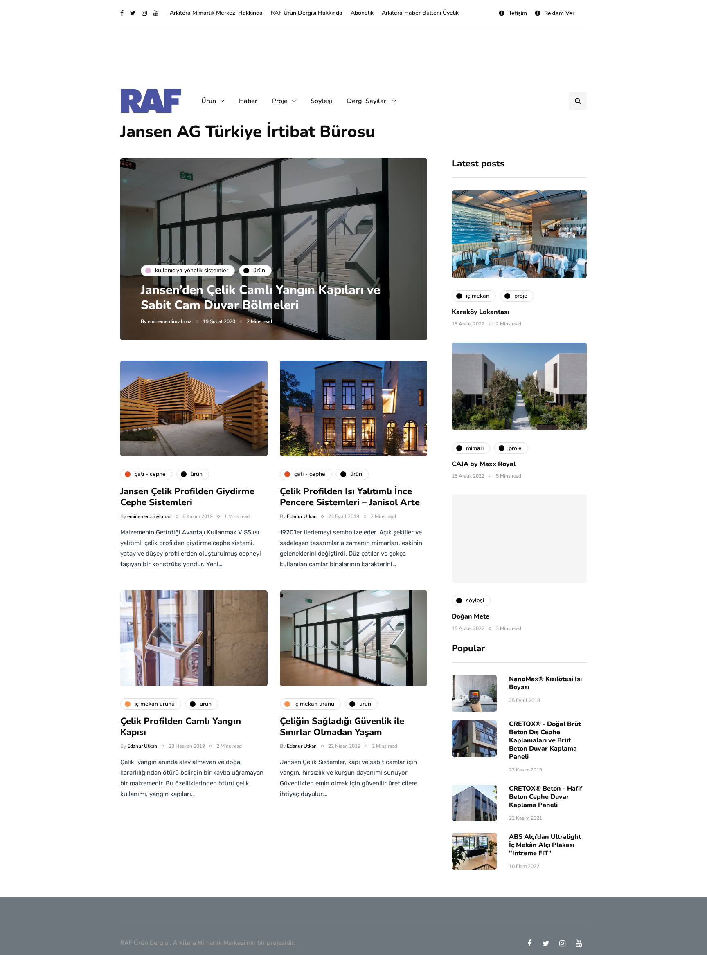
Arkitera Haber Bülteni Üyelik (420, 13)
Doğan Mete (470, 616)
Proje (280, 100)
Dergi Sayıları (367, 100)
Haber (248, 100)
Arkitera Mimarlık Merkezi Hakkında (216, 13)
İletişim (517, 13)
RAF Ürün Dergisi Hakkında (306, 13)
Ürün (208, 100)
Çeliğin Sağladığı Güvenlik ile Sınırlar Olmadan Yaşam (342, 727)
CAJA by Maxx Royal (484, 464)
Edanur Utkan (302, 516)
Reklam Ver (559, 13)
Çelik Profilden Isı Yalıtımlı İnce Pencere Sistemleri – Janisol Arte (350, 497)
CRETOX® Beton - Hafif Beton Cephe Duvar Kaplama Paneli (545, 796)
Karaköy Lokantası (480, 311)
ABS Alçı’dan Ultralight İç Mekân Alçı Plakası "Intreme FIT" (545, 845)
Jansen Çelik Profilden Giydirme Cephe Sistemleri (187, 497)
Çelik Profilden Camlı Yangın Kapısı (180, 727)
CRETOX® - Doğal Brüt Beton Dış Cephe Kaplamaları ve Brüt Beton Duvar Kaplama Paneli (545, 740)
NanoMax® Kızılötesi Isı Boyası (545, 683)
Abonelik (362, 13)
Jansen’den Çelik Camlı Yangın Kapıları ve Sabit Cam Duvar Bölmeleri (260, 298)
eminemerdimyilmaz (169, 321)
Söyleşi (321, 100)
